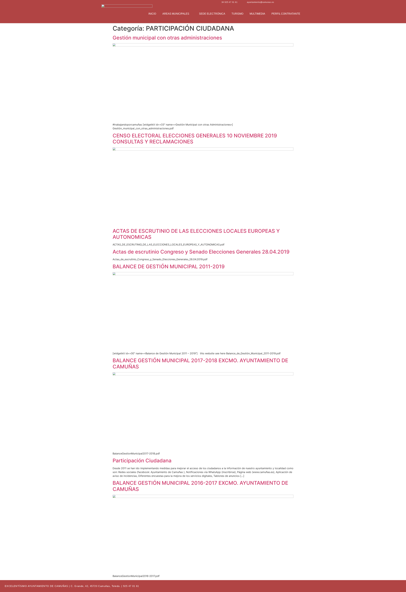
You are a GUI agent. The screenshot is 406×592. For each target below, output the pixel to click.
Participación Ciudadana (142, 460)
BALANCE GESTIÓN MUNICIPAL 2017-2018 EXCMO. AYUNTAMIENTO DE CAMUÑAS (200, 363)
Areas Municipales (175, 13)
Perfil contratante (286, 13)
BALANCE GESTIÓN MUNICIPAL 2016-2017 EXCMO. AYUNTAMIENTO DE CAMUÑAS (200, 486)
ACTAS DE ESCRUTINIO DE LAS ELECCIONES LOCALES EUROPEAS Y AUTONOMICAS (196, 234)
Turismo (237, 13)
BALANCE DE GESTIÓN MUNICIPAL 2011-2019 (169, 266)
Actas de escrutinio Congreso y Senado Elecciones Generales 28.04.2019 (201, 252)
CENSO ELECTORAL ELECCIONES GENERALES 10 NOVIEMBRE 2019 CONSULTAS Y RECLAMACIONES (195, 138)
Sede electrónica (212, 13)
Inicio (152, 13)
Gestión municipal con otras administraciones (167, 38)
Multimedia (257, 13)
